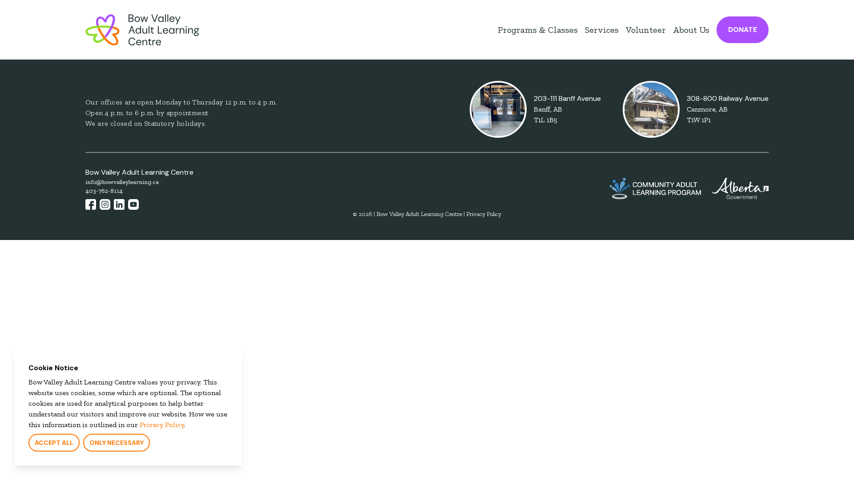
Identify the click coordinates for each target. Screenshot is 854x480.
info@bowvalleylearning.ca (122, 182)
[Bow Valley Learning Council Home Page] (142, 29)
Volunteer (646, 29)
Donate (742, 29)
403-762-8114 (104, 191)
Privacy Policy (162, 424)
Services (602, 29)
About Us (691, 29)
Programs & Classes (538, 29)
